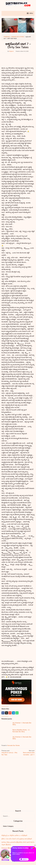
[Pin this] (10, 712)
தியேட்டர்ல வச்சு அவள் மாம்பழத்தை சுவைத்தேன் (17, 839)
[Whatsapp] (17, 712)
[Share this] (3, 712)
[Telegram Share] (13, 712)
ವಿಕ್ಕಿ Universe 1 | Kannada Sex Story (21, 723)
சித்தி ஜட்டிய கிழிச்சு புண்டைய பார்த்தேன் (14, 835)
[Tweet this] (6, 712)
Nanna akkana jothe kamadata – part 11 (28, 753)
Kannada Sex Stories (13, 745)
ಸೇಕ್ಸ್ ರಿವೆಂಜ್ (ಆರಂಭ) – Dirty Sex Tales (9, 753)
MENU (31, 13)
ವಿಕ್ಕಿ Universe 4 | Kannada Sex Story (21, 738)
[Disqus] (18, 784)
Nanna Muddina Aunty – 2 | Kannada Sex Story (21, 731)
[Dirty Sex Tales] (18, 4)
